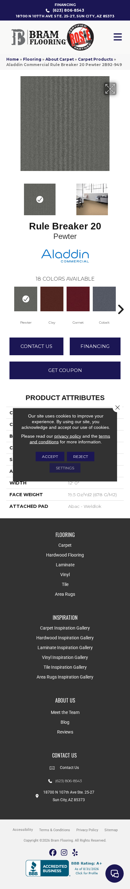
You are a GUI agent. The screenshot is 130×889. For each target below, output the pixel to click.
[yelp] (75, 853)
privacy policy (67, 435)
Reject (80, 456)
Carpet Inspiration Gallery (65, 627)
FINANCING (65, 5)
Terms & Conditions (54, 830)
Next (120, 196)
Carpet (65, 545)
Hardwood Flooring (65, 554)
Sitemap (111, 830)
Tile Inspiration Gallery (65, 667)
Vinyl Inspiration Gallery (65, 657)
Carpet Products (95, 59)
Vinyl (65, 574)
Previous (9, 196)
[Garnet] (78, 299)
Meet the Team (65, 712)
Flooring (32, 59)
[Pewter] (26, 299)
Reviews (65, 731)
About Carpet (59, 59)
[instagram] (64, 853)
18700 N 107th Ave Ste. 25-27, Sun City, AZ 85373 (65, 16)
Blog (65, 722)
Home (12, 59)
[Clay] (52, 299)
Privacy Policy (87, 830)
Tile (65, 584)
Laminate (65, 564)
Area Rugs (65, 594)
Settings (65, 467)
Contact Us (36, 346)
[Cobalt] (104, 299)
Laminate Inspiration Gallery (65, 647)
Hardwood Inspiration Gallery (65, 637)
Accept (50, 456)
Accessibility (23, 830)
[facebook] (53, 853)
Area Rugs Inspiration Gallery (65, 676)
